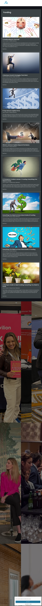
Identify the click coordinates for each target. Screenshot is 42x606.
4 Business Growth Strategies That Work (15, 75)
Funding (13, 76)
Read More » (5, 48)
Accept (28, 601)
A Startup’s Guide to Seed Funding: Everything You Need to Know (21, 285)
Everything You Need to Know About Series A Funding (19, 249)
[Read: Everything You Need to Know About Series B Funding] (21, 202)
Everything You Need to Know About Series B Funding (19, 215)
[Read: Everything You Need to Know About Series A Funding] (21, 237)
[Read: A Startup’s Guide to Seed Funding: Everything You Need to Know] (21, 272)
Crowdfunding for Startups (11, 39)
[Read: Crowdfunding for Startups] (21, 27)
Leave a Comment (6, 76)
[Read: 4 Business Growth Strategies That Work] (21, 62)
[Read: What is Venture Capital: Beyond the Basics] (21, 132)
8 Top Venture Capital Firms (11, 111)
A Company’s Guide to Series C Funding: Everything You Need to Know (20, 180)
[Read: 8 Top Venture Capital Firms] (21, 98)
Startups (10, 76)
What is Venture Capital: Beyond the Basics (16, 145)
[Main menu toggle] (40, 3)
